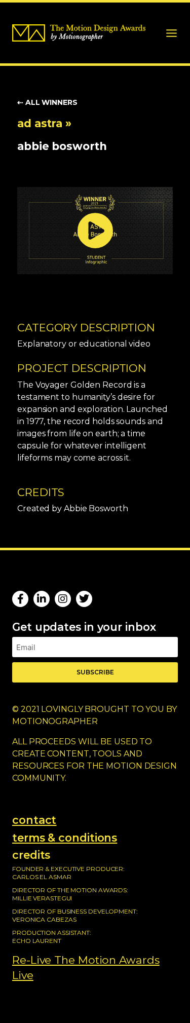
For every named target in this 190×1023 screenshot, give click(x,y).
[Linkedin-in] (41, 599)
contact (34, 819)
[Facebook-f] (20, 599)
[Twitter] (84, 599)
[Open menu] (171, 33)
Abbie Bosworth (62, 146)
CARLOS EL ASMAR (41, 877)
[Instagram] (63, 599)
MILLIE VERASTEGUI (42, 898)
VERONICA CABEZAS (44, 919)
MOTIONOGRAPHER (55, 721)
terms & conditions (64, 837)
